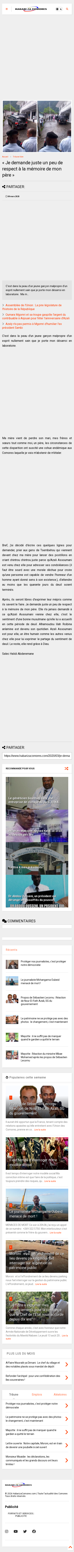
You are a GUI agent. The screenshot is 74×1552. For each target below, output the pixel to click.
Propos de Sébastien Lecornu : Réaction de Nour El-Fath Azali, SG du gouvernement (43, 1001)
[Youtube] (16, 1531)
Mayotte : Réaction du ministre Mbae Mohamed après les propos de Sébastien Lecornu (44, 1057)
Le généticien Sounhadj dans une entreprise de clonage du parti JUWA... (34, 800)
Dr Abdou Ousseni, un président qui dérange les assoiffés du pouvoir (32, 898)
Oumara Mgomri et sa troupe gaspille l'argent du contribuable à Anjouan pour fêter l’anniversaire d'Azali (36, 316)
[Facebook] (34, 1531)
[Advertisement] (37, 57)
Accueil (5, 157)
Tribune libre (18, 157)
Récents (11, 950)
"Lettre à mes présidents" (26, 867)
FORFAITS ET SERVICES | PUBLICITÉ (21, 1514)
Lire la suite (40, 1129)
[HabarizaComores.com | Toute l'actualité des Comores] (31, 10)
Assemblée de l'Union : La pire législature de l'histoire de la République (32, 307)
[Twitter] (25, 1531)
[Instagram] (6, 1531)
